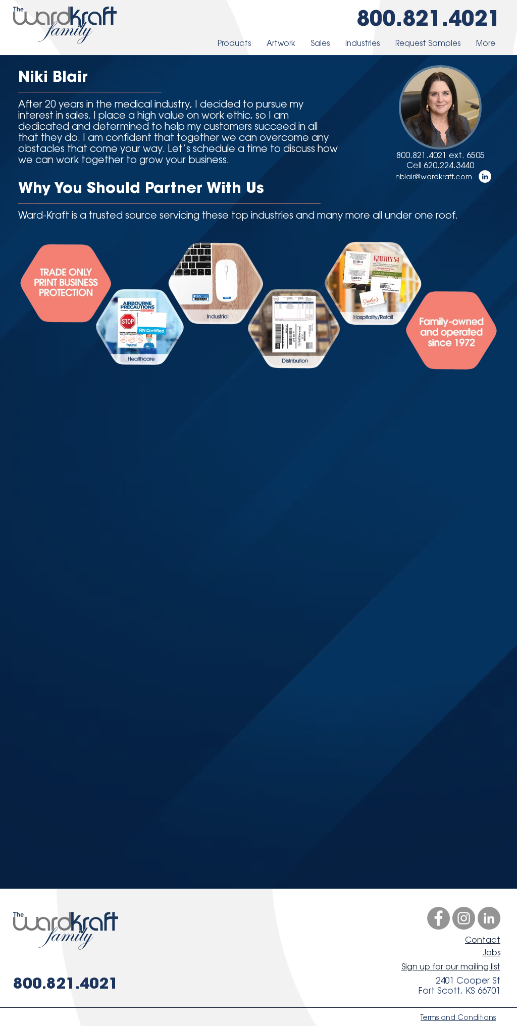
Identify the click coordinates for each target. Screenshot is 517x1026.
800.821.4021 (428, 17)
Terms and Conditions (458, 1017)
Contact (482, 940)
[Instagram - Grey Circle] (463, 918)
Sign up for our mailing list (450, 966)
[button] (234, 43)
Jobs (491, 952)
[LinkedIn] (485, 176)
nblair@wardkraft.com (433, 177)
